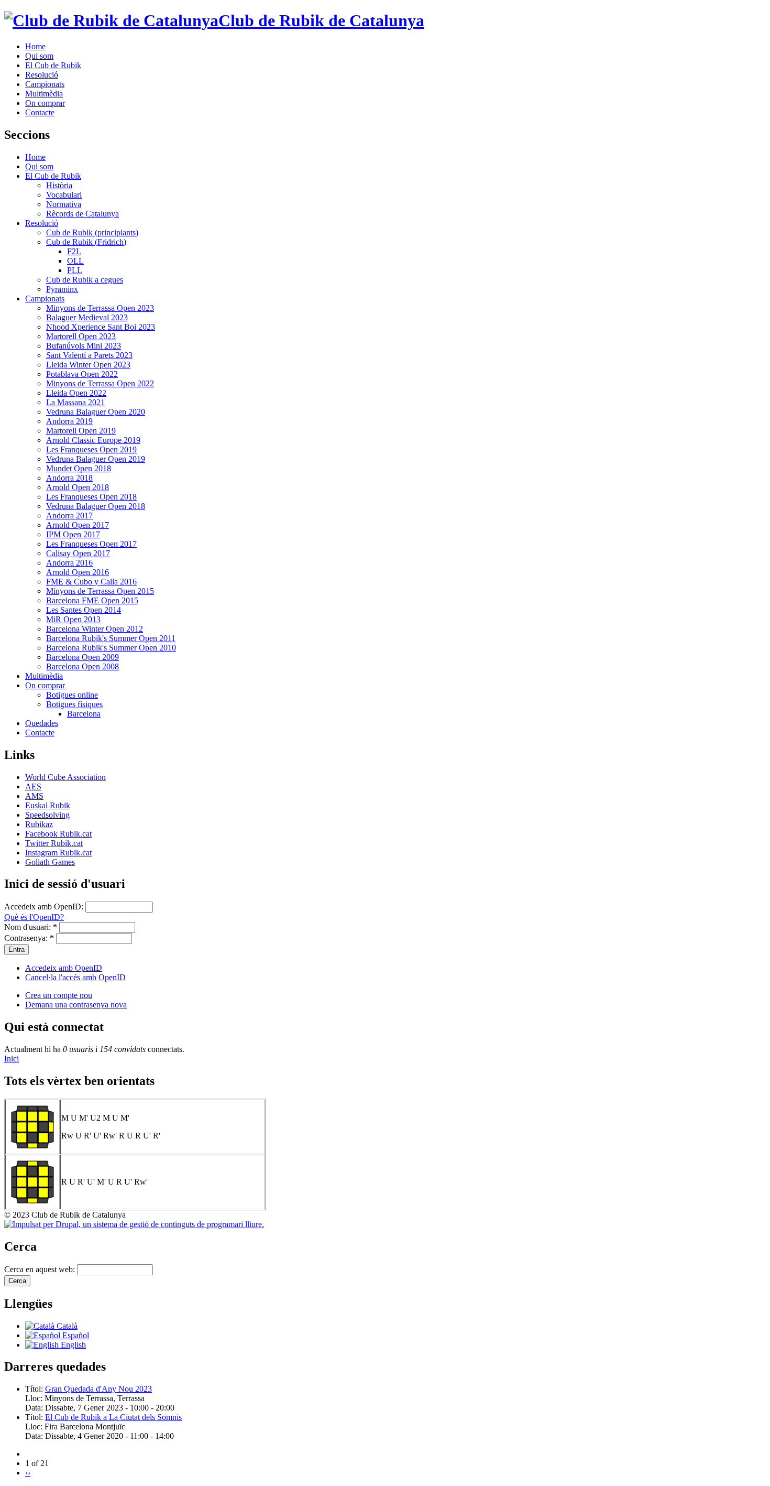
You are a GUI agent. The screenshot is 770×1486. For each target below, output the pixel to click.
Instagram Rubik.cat (58, 852)
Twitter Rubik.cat (54, 843)
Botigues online (72, 694)
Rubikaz (39, 824)
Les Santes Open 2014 (83, 609)
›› (27, 1472)
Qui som (39, 55)
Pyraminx (62, 289)
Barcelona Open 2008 (82, 666)
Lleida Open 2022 (76, 392)
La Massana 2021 (75, 402)
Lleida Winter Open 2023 (88, 364)
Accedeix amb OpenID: (44, 906)
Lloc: (35, 1398)
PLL (74, 270)
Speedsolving (47, 814)
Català (66, 1325)
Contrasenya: (29, 938)
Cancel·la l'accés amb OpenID (75, 977)
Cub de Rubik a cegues (84, 279)
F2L (74, 251)
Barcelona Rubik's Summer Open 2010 (111, 647)
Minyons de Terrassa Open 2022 (100, 383)
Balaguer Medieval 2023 (87, 317)
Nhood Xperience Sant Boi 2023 (100, 326)
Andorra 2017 (69, 515)
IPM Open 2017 (73, 534)
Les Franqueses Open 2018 (91, 496)
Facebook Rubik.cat (58, 833)
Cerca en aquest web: (40, 1269)
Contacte (39, 112)
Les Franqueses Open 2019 (91, 449)
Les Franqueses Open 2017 (91, 543)
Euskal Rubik (47, 805)
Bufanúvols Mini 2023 (83, 345)
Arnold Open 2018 (77, 487)
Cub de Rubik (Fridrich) (86, 241)
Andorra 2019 (69, 421)
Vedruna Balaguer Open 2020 (95, 411)
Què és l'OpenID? (34, 917)
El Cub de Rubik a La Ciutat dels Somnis (113, 1417)
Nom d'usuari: (30, 927)
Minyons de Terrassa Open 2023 (100, 307)
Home (35, 46)
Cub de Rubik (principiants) (92, 232)
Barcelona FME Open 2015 (92, 600)
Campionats (44, 84)
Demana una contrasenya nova (76, 1004)
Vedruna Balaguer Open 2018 (95, 506)
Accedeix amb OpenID (63, 967)
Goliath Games (50, 862)
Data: (35, 1407)
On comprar (45, 103)
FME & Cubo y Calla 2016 (91, 581)
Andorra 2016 (69, 562)
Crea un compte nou (58, 995)
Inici (11, 1058)
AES (33, 786)
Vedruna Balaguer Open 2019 (95, 458)
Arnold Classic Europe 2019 (93, 440)
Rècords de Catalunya (82, 213)
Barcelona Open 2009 (82, 657)
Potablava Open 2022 (82, 374)
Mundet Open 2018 (78, 468)
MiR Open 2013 (73, 619)
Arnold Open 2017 (77, 524)
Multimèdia (44, 93)
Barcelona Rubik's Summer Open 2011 (110, 638)
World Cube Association (65, 777)
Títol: (35, 1388)
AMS (34, 795)
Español (74, 1335)
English (72, 1344)
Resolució (41, 74)
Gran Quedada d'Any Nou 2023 (98, 1388)
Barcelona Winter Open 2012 (94, 628)
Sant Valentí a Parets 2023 (89, 355)
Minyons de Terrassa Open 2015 (100, 591)
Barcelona (84, 713)
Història (59, 185)
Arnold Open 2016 (77, 572)
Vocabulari (64, 194)
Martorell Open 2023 (81, 336)
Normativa (63, 204)
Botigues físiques (74, 704)
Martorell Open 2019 (81, 430)
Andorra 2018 (69, 477)
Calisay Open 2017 (78, 553)
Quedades (41, 723)
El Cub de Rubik (53, 65)
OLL (75, 260)
